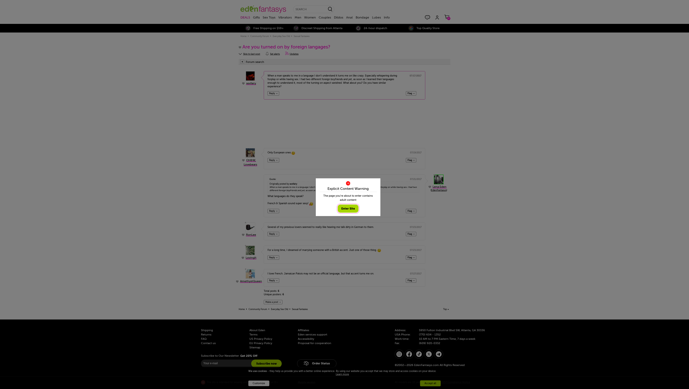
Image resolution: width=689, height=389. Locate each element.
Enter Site (348, 208)
